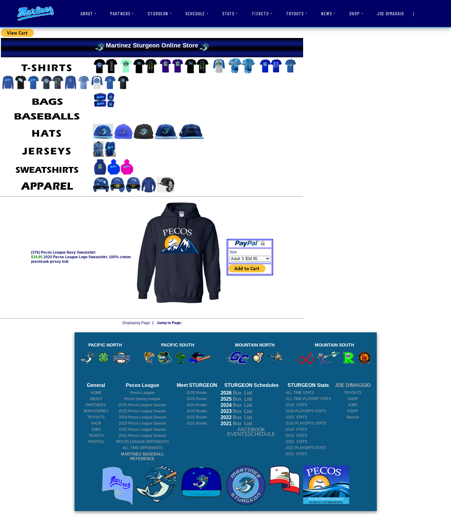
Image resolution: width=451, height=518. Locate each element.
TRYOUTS (295, 13)
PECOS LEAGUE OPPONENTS (142, 442)
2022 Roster (197, 417)
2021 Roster (197, 423)
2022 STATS (296, 442)
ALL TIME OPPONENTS (142, 448)
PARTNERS (120, 13)
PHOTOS (96, 442)
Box (231, 393)
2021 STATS (296, 454)
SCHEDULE (195, 13)
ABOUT (86, 13)
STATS (228, 13)
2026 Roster (197, 393)
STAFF (352, 411)
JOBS (96, 429)
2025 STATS (296, 417)
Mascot (353, 417)
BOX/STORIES (96, 411)
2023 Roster (197, 411)
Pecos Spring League (142, 399)
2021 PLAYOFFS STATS (306, 448)
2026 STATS (296, 405)
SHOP (354, 13)
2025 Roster (197, 399)
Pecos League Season (142, 405)
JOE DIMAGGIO (390, 13)
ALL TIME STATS (300, 393)
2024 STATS (296, 429)
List (247, 393)
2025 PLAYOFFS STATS (306, 423)
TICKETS (260, 13)
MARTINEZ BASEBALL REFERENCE (142, 456)
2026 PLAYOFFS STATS (306, 411)
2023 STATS (296, 435)
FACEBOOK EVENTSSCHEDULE (251, 432)
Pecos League (142, 393)
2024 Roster (197, 405)
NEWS (326, 13)
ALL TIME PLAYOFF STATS (308, 399)
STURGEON (158, 13)
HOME (96, 393)
